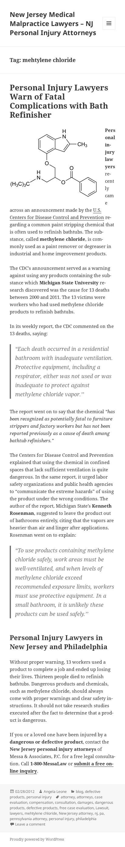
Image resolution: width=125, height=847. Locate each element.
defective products (42, 807)
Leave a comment (30, 824)
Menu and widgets (109, 29)
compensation (41, 802)
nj (96, 813)
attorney (68, 797)
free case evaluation (76, 807)
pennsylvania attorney (28, 818)
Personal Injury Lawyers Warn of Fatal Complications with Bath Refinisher (59, 101)
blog (79, 791)
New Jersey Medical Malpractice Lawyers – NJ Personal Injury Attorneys (53, 23)
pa (102, 813)
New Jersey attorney (76, 813)
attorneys (85, 797)
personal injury (39, 797)
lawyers (16, 813)
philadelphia (86, 818)
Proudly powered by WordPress (37, 839)
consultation (65, 802)
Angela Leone (55, 791)
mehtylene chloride (41, 813)
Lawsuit (102, 807)
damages (85, 802)
